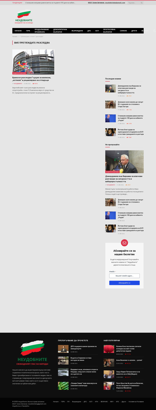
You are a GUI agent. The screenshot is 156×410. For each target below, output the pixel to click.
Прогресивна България (109, 31)
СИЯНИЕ (123, 31)
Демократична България (60, 31)
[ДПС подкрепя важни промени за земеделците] (63, 349)
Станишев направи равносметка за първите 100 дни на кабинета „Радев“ (51, 3)
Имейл (112, 271)
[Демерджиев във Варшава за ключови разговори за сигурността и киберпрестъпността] (110, 88)
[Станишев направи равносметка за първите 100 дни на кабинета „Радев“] (110, 118)
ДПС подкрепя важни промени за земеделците (84, 347)
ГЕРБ (28, 31)
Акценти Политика (19, 73)
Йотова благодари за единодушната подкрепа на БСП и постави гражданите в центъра (131, 132)
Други (134, 31)
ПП (68, 401)
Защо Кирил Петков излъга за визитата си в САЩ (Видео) (128, 373)
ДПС (89, 31)
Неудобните (18, 83)
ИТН (96, 401)
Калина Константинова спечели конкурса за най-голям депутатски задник (128, 348)
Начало (18, 31)
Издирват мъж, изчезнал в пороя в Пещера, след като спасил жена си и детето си (84, 372)
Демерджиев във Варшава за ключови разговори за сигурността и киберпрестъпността (129, 89)
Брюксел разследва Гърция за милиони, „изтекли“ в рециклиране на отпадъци (31, 78)
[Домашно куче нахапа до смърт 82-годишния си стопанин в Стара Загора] (110, 104)
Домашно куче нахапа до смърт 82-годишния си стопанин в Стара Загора (130, 104)
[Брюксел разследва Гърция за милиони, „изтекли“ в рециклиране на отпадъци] (33, 61)
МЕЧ (111, 401)
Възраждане (77, 31)
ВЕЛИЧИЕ (104, 401)
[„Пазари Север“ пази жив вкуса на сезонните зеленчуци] (63, 386)
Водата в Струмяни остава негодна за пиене (81, 359)
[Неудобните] (23, 16)
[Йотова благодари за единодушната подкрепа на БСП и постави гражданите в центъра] (110, 132)
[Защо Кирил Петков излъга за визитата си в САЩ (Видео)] (109, 374)
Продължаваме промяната (42, 31)
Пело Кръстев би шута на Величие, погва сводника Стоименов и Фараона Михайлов (129, 385)
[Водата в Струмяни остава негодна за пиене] (63, 360)
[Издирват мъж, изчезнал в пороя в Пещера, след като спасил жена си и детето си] (63, 372)
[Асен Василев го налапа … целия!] (109, 363)
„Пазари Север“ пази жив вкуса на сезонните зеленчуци (84, 384)
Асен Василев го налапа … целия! (129, 360)
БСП (97, 31)
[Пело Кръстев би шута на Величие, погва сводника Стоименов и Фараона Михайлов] (109, 386)
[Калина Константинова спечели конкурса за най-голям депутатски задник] (109, 349)
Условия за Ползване (136, 401)
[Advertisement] (114, 16)
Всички (145, 31)
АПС (117, 401)
